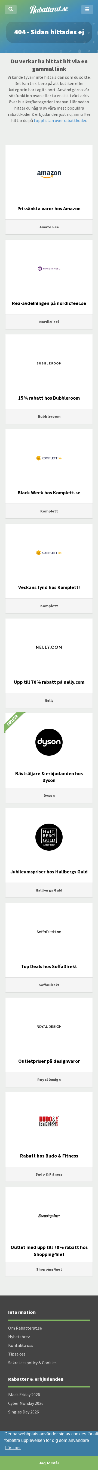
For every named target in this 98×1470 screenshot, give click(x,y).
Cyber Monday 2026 (26, 1403)
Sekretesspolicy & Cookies (32, 1362)
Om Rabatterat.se (25, 1328)
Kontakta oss (20, 1345)
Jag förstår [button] (49, 1463)
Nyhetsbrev (19, 1336)
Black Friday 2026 (24, 1394)
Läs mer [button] (13, 1447)
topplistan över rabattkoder (60, 120)
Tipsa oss (17, 1354)
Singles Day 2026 (23, 1412)
